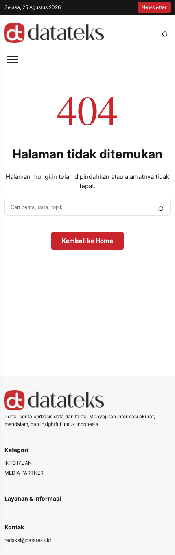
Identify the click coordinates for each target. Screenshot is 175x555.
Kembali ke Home (87, 241)
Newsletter (154, 7)
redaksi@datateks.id (27, 540)
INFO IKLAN (18, 463)
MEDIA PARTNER (24, 473)
